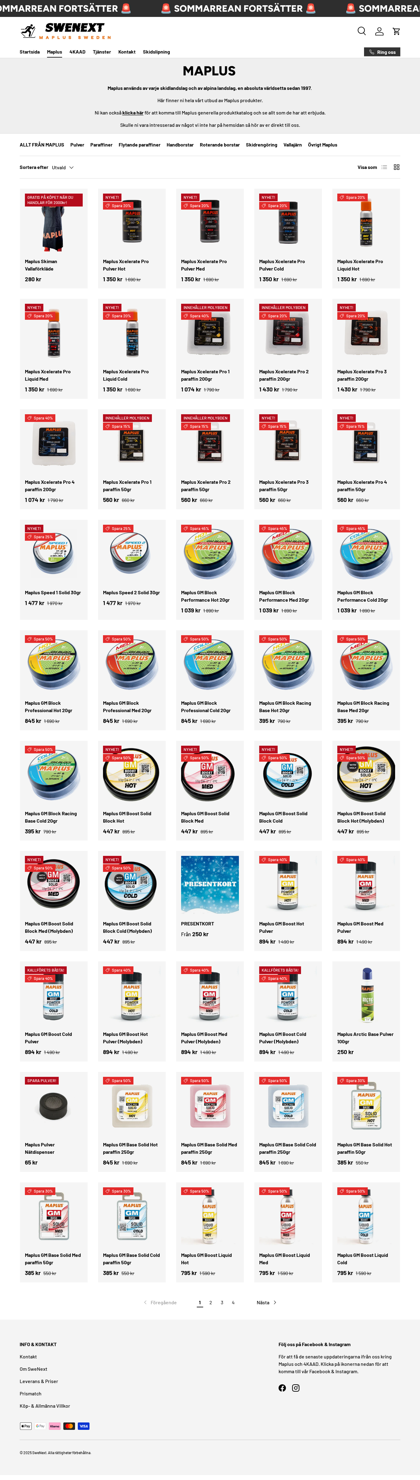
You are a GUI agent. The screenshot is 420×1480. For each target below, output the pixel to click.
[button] (396, 31)
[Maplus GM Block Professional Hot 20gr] (54, 664)
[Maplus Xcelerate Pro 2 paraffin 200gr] (288, 333)
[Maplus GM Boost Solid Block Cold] (288, 775)
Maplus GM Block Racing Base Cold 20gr (51, 817)
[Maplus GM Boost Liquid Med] (288, 1216)
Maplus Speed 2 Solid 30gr (131, 592)
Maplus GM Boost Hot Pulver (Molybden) (125, 1037)
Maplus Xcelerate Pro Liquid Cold (126, 375)
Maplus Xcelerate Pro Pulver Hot (126, 264)
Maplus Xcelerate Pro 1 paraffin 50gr (127, 485)
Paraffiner (101, 144)
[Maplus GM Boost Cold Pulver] (54, 995)
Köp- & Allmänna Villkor (45, 1406)
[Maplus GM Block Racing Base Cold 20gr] (54, 775)
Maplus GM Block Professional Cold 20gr (206, 706)
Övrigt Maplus (322, 144)
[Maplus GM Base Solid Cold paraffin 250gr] (288, 1106)
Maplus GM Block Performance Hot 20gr (205, 596)
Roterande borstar (220, 144)
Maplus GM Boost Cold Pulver (48, 1037)
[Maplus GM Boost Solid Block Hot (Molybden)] (366, 775)
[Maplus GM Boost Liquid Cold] (366, 1216)
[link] (160, 1302)
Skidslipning (156, 51)
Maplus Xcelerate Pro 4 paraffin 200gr (50, 485)
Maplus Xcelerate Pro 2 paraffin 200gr (284, 375)
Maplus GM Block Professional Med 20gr (127, 706)
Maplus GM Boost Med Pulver (360, 927)
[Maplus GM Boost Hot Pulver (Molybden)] (132, 995)
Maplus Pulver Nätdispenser (40, 1148)
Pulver (77, 144)
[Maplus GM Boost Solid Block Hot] (132, 775)
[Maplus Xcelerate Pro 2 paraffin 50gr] (210, 443)
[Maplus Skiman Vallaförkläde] (54, 222)
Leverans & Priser (39, 1381)
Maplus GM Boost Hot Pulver (281, 927)
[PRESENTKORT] (210, 885)
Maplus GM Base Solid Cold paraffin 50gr (131, 1258)
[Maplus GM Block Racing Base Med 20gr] (366, 664)
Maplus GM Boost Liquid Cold (362, 1258)
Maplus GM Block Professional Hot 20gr (48, 706)
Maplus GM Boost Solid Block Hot (127, 817)
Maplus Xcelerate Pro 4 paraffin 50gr (362, 485)
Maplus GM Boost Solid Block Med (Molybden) (49, 927)
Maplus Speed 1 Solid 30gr (53, 592)
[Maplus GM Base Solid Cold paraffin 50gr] (132, 1216)
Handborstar (180, 144)
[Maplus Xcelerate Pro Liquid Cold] (132, 333)
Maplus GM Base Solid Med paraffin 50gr (53, 1258)
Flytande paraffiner (139, 144)
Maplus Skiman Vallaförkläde (41, 264)
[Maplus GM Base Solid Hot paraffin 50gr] (366, 1106)
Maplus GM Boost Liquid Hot (206, 1258)
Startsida (30, 51)
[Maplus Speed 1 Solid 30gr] (54, 554)
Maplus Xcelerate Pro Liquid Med (48, 375)
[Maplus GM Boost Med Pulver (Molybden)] (210, 995)
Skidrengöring (261, 144)
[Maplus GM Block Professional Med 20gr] (132, 664)
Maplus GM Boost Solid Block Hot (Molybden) (361, 817)
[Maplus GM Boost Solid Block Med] (210, 775)
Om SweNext (33, 1369)
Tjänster (102, 51)
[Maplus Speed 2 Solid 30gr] (132, 554)
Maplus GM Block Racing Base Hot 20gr (285, 706)
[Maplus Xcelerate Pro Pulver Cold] (288, 222)
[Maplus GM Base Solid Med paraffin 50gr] (54, 1216)
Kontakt (127, 51)
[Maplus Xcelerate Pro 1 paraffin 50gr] (132, 443)
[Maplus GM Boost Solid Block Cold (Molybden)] (132, 885)
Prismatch (31, 1393)
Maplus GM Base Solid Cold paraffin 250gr (287, 1148)
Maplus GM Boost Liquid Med (284, 1258)
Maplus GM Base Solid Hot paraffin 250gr (130, 1148)
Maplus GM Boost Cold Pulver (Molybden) (282, 1037)
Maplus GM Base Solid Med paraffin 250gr (209, 1148)
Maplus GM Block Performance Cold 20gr (362, 596)
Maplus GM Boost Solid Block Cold (283, 817)
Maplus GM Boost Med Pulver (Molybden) (204, 1037)
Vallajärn (292, 144)
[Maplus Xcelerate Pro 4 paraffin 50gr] (366, 443)
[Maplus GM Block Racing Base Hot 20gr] (288, 664)
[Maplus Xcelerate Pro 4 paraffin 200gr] (54, 443)
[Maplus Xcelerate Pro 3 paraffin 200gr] (366, 333)
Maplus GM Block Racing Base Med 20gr (363, 706)
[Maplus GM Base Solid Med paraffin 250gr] (210, 1106)
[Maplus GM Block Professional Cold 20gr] (210, 664)
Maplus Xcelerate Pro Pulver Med (204, 264)
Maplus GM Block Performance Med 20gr (284, 596)
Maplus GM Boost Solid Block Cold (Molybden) (127, 927)
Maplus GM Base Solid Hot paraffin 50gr (364, 1148)
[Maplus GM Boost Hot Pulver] (288, 885)
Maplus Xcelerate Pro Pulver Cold (282, 264)
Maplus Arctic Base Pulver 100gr (365, 1037)
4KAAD (77, 51)
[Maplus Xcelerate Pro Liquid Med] (54, 333)
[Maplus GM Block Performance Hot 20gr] (210, 554)
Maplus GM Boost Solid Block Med (205, 817)
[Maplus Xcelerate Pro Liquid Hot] (366, 222)
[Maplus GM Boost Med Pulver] (366, 885)
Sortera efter (34, 167)
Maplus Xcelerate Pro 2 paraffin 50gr (206, 485)
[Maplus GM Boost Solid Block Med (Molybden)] (54, 885)
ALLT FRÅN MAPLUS (42, 144)
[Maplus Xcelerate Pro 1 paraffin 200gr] (210, 333)
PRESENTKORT (197, 923)
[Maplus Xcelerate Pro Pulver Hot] (132, 222)
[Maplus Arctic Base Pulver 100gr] (366, 995)
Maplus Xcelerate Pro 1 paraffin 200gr (205, 375)
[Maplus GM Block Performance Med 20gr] (288, 554)
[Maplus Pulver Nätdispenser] (54, 1106)
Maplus (54, 51)
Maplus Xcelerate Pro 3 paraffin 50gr (284, 485)
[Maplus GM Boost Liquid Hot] (210, 1216)
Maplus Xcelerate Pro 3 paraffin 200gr (362, 375)
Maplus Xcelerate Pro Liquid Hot (360, 264)
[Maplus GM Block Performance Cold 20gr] (366, 554)
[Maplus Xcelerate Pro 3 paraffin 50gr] (288, 443)
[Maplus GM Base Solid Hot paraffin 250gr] (132, 1106)
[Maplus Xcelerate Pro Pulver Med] (210, 222)
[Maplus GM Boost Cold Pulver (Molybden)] (288, 995)
